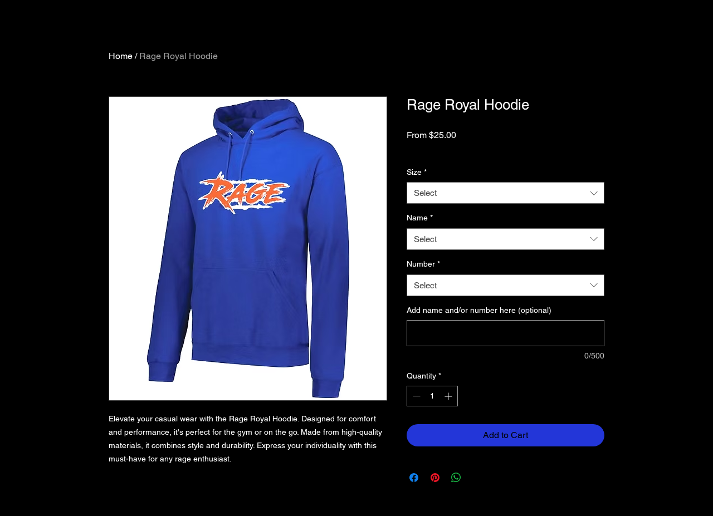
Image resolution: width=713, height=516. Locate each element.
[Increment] (449, 396)
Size (417, 172)
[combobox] (505, 193)
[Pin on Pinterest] (435, 477)
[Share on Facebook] (414, 477)
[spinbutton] (432, 396)
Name (420, 217)
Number (423, 263)
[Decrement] (415, 396)
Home (121, 56)
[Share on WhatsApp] (456, 477)
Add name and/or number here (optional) (479, 310)
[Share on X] (477, 477)
